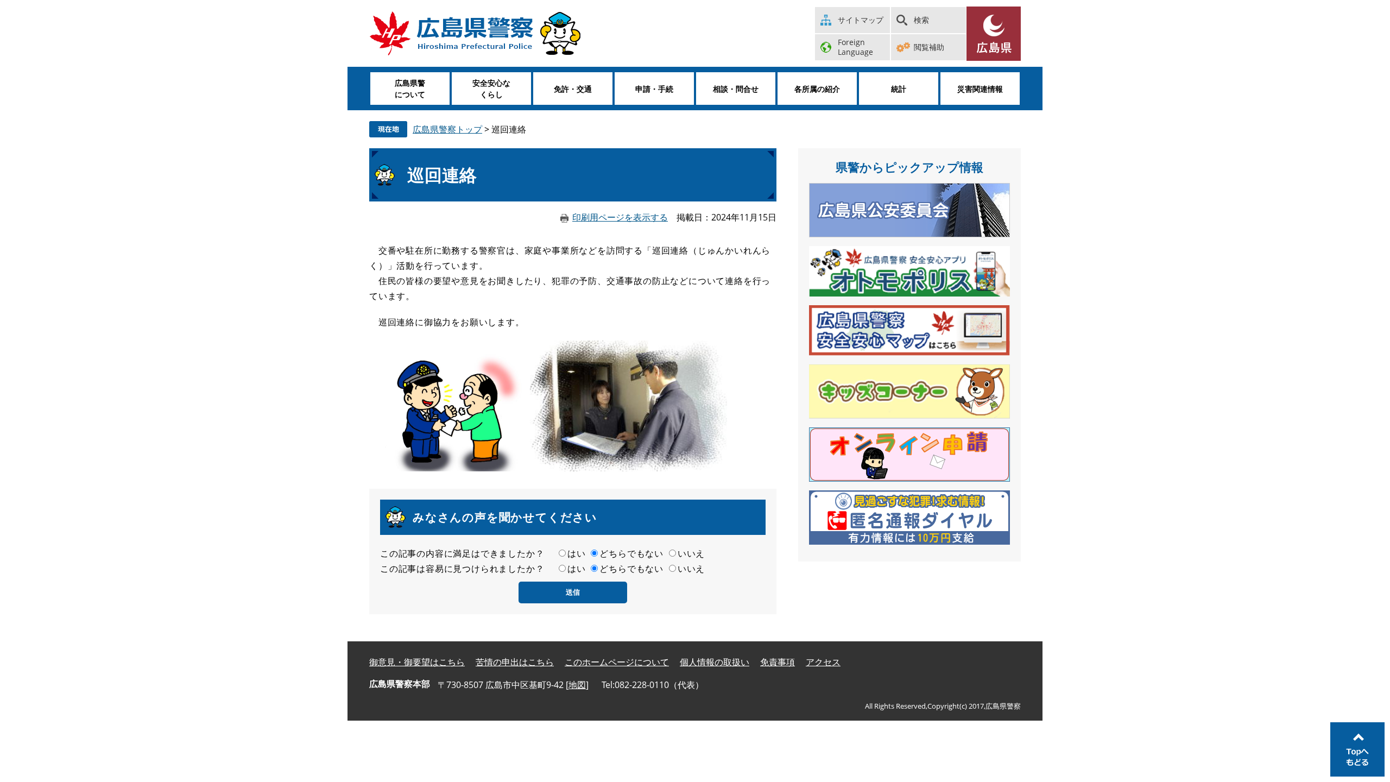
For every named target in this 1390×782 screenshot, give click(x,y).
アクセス (823, 662)
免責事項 (777, 662)
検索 (921, 20)
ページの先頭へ (1357, 749)
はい (576, 553)
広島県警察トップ (447, 129)
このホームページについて (617, 662)
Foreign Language (855, 47)
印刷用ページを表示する (620, 217)
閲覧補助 (929, 47)
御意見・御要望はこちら (417, 662)
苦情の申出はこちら (515, 662)
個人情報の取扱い (714, 662)
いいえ (691, 553)
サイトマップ (860, 20)
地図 (577, 685)
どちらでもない (631, 553)
